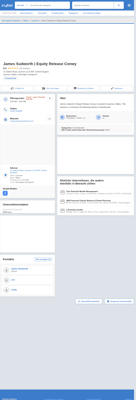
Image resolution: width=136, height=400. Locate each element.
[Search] (119, 5)
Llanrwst (34, 21)
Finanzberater (10, 78)
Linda (14, 290)
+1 (49, 119)
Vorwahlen (42, 13)
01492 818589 (16, 111)
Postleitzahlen (58, 13)
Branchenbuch (26, 13)
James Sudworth (19, 269)
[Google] (5, 193)
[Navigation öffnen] (129, 5)
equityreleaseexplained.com (21, 121)
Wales (25, 21)
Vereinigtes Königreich (11, 21)
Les (13, 280)
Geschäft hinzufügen (92, 13)
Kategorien (73, 13)
